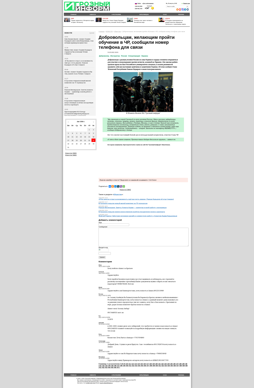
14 (85, 137)
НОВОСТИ (93, 14)
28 (180, 364)
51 (160, 366)
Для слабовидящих (148, 3)
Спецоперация (134, 56)
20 (81, 140)
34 (109, 366)
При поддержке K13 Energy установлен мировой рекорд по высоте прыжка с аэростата (76, 114)
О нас (165, 14)
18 (72, 140)
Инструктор (115, 56)
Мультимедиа (144, 14)
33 (106, 366)
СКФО (136, 18)
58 (181, 366)
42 (133, 366)
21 (85, 140)
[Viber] (121, 186)
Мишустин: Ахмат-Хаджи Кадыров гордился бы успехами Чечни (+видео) (78, 52)
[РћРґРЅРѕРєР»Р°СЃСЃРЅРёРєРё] (112, 186)
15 (89, 137)
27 (177, 364)
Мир (72, 18)
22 (89, 140)
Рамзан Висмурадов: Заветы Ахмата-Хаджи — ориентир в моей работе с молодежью (78, 92)
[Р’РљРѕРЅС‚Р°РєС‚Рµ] (110, 186)
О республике (116, 14)
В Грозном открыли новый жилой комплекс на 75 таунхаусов (77, 82)
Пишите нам (186, 3)
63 (106, 367)
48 (151, 366)
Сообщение (103, 227)
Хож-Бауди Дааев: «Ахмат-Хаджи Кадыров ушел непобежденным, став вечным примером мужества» (78, 41)
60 (187, 366)
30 (186, 364)
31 (100, 366)
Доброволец (104, 56)
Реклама (181, 14)
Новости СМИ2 (71, 153)
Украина (144, 56)
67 (118, 367)
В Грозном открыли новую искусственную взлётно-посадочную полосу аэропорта (78, 103)
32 (103, 366)
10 (68, 137)
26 (174, 364)
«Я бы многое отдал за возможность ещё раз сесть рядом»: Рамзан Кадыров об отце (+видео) (78, 63)
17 (68, 140)
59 (184, 366)
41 (130, 366)
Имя (100, 222)
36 (115, 366)
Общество (117, 31)
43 (136, 366)
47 (148, 366)
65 (112, 367)
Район (139, 3)
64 (109, 367)
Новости (68, 33)
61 (100, 367)
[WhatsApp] (124, 186)
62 (103, 367)
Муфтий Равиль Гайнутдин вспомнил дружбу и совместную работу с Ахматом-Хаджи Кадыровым (138, 216)
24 (168, 364)
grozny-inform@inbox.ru (106, 383)
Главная (73, 14)
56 (175, 366)
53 (166, 366)
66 (115, 367)
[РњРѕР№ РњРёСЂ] (115, 186)
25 (171, 364)
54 (169, 366)
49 (154, 366)
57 (178, 366)
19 (76, 140)
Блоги (167, 18)
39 (124, 366)
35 (112, 366)
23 (93, 140)
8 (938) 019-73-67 (91, 383)
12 (76, 137)
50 (157, 366)
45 (142, 366)
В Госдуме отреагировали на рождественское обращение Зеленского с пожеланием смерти (175, 22)
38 (121, 366)
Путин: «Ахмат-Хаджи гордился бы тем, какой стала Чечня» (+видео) (78, 73)
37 (118, 366)
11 (72, 137)
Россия (105, 18)
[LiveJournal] (118, 186)
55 (172, 366)
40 (127, 366)
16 (93, 137)
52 (163, 366)
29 (183, 364)
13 (81, 137)
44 (139, 366)
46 (145, 366)
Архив (91, 33)
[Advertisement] (143, 161)
